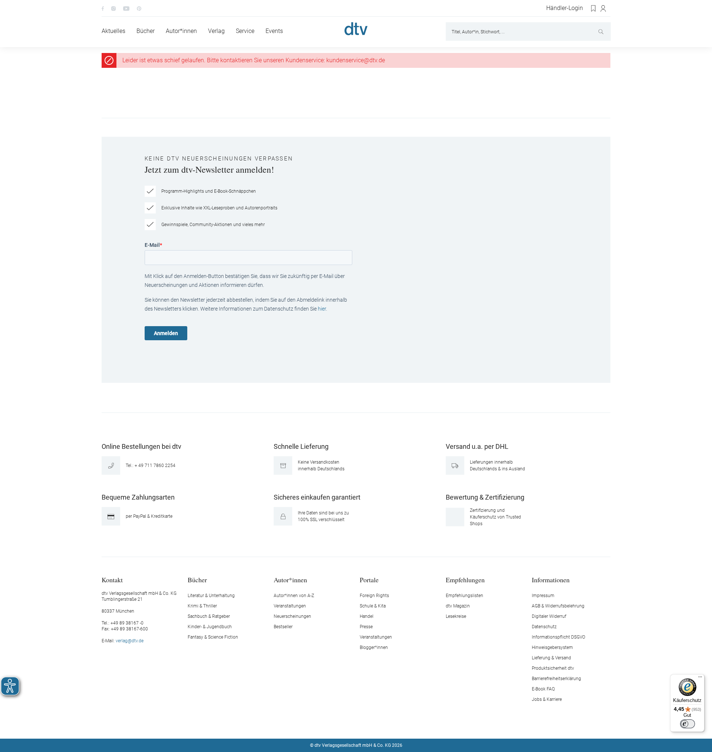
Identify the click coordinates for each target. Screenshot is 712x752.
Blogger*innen (374, 647)
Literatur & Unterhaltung (211, 595)
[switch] (687, 723)
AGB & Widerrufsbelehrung (558, 606)
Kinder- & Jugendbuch (210, 626)
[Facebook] (103, 8)
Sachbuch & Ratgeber (209, 616)
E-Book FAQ (543, 689)
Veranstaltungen (290, 606)
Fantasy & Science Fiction (213, 637)
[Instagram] (113, 8)
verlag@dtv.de (130, 640)
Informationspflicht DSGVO (558, 637)
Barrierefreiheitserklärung (556, 678)
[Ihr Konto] (603, 8)
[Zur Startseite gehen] (356, 28)
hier (322, 309)
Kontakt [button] (112, 579)
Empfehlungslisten (464, 595)
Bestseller (283, 626)
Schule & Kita (373, 606)
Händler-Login (564, 8)
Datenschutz (544, 626)
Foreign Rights (374, 595)
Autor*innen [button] (290, 579)
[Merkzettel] (594, 8)
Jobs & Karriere (547, 699)
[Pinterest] (139, 8)
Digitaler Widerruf (549, 616)
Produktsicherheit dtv (553, 668)
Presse (366, 626)
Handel (366, 616)
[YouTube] (126, 8)
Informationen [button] (551, 579)
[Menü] (700, 678)
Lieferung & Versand (551, 657)
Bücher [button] (197, 579)
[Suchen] (601, 31)
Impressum (543, 595)
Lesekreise (456, 616)
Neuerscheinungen (292, 616)
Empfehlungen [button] (465, 579)
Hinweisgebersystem (552, 647)
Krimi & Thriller (202, 606)
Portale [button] (369, 579)
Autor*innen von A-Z (294, 595)
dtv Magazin (458, 606)
